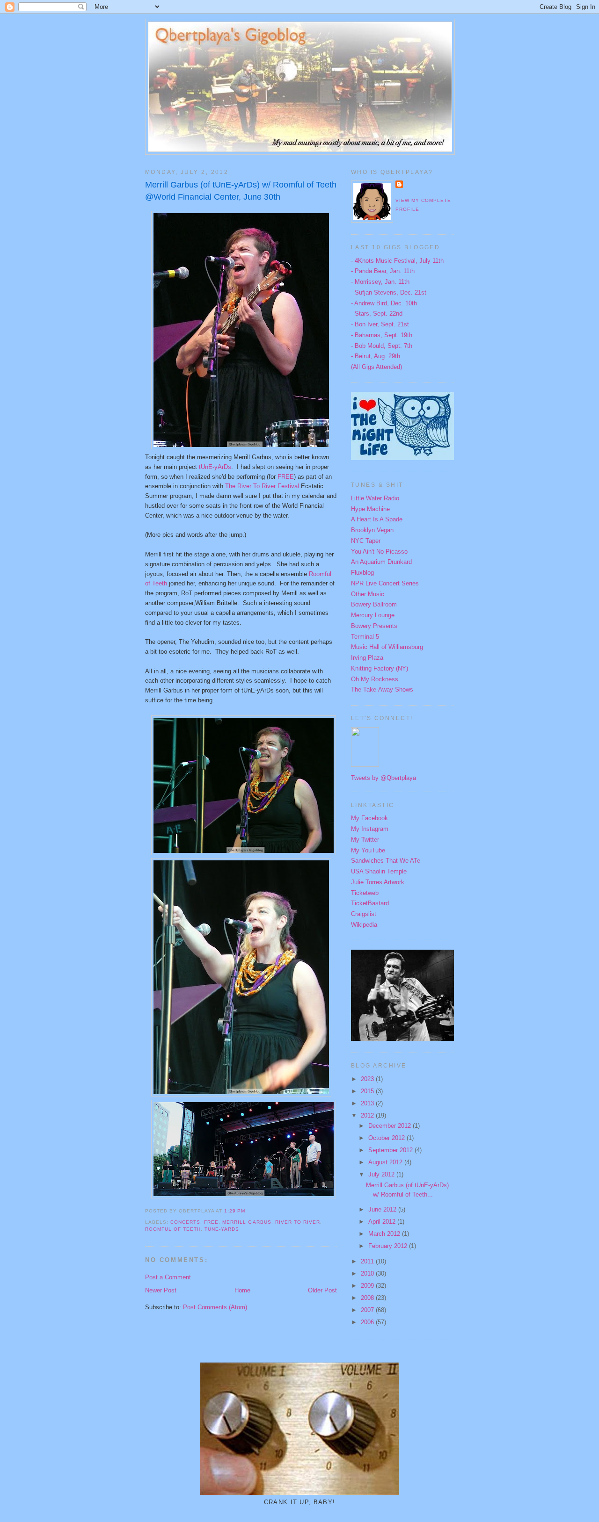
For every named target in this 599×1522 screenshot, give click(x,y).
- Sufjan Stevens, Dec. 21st (388, 292)
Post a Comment (168, 1277)
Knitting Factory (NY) (379, 668)
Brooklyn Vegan (372, 530)
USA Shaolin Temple (379, 871)
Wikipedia (364, 924)
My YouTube (368, 850)
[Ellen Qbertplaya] (365, 764)
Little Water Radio (375, 498)
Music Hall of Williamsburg (387, 646)
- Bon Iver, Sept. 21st (380, 324)
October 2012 (387, 1137)
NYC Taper (365, 540)
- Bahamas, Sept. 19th (381, 335)
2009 (368, 1285)
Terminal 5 (365, 636)
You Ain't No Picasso (379, 551)
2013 (368, 1103)
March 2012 (385, 1233)
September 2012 (391, 1150)
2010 (368, 1273)
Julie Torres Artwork (377, 882)
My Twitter (365, 839)
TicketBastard (370, 903)
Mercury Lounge (372, 615)
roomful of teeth (173, 1229)
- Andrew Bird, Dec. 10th (384, 303)
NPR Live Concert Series (385, 583)
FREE (286, 476)
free (211, 1222)
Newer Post (160, 1290)
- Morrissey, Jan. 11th (380, 281)
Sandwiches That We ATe (385, 860)
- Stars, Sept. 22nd (376, 313)
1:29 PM (234, 1210)
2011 (368, 1261)
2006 (368, 1322)
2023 (368, 1078)
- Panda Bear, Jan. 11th (383, 270)
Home (242, 1290)
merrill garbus (246, 1222)
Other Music (367, 594)
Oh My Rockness (374, 679)
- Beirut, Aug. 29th (375, 356)
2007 (368, 1309)
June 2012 (383, 1209)
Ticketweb (365, 892)
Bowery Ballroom (374, 604)
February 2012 (388, 1245)
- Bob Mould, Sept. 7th (381, 345)
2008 (368, 1297)
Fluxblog (362, 572)
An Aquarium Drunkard (381, 561)
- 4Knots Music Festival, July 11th (397, 260)
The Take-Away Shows (382, 689)
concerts (185, 1222)
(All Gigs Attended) (376, 366)
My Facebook (369, 818)
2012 (368, 1115)
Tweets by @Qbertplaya (383, 777)
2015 (368, 1091)
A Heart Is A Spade (376, 519)
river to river (297, 1222)
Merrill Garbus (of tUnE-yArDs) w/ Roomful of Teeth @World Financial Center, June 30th (240, 190)
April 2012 (382, 1221)
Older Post (322, 1290)
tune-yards (222, 1229)
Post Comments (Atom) (215, 1307)
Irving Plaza (367, 657)
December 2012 (390, 1125)
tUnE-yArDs (215, 466)
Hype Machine (370, 508)
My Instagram (369, 828)
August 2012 (386, 1162)
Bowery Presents (374, 625)
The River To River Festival (262, 486)
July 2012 (382, 1174)
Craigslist (363, 913)
